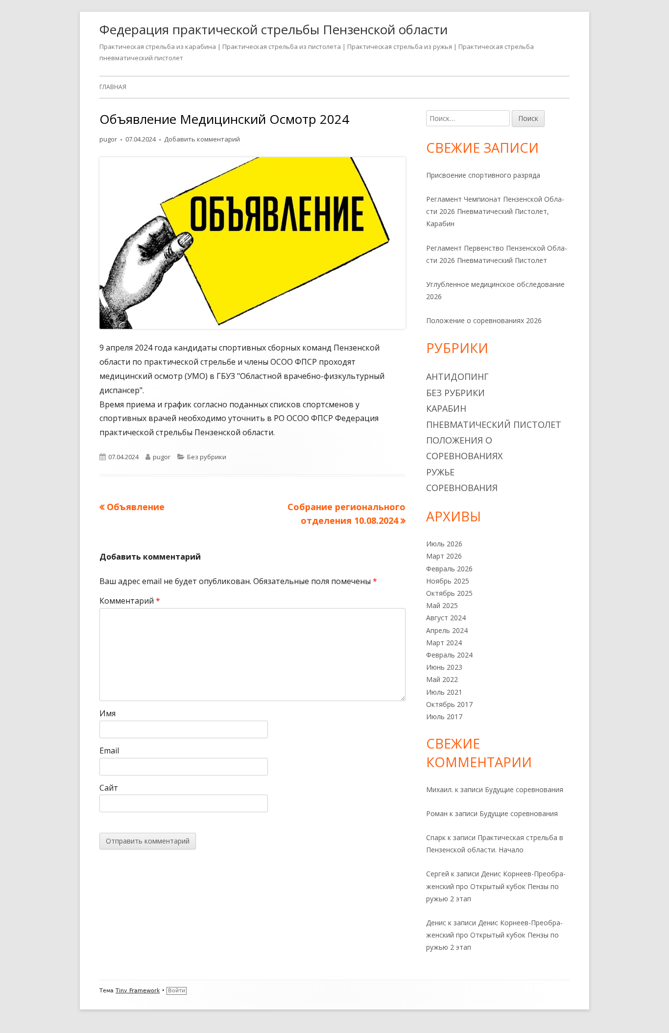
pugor (108, 139)
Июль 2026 (444, 543)
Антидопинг (457, 376)
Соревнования (462, 487)
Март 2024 (444, 642)
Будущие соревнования (524, 789)
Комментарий (129, 600)
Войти (176, 990)
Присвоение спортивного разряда (483, 175)
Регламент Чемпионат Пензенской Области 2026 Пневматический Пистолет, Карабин (495, 211)
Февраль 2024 (449, 654)
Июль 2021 (444, 692)
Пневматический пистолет (493, 424)
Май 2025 (442, 605)
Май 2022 (442, 679)
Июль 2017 (444, 716)
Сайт (108, 787)
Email (109, 750)
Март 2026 (444, 556)
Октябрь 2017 (449, 704)
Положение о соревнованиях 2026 (484, 320)
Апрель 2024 (447, 630)
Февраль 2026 (449, 568)
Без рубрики (206, 456)
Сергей (437, 873)
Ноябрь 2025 (447, 581)
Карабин (446, 408)
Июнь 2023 (444, 667)
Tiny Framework (138, 990)
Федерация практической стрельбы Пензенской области (273, 29)
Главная (112, 87)
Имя (107, 713)
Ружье (440, 472)
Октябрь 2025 (449, 593)
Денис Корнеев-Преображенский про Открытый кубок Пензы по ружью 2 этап (496, 886)
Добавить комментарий (202, 139)
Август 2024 (446, 617)
